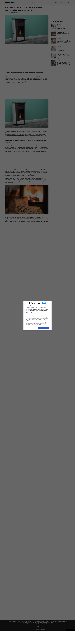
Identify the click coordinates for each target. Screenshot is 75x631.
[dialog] (37, 315)
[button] (37, 315)
